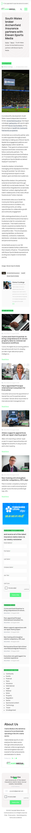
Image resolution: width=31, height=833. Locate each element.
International (10, 686)
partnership (13, 123)
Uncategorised (6, 63)
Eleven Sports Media (15, 126)
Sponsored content (12, 703)
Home (7, 43)
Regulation (9, 698)
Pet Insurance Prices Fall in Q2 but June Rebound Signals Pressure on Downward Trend (15, 648)
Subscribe (15, 595)
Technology (10, 705)
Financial (9, 679)
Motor (8, 693)
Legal (8, 688)
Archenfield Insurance (14, 121)
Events (8, 676)
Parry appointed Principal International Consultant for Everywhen (13, 620)
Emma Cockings (8, 67)
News (12, 43)
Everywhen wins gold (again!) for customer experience (15, 657)
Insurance (9, 683)
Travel (8, 708)
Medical (8, 691)
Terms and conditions (15, 817)
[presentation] (17, 588)
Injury (8, 681)
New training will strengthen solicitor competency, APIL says (14, 638)
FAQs (5, 815)
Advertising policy (22, 815)
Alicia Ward (7, 613)
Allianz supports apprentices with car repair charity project (15, 628)
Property (9, 696)
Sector (8, 700)
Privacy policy (12, 815)
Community (10, 674)
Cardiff (23, 273)
